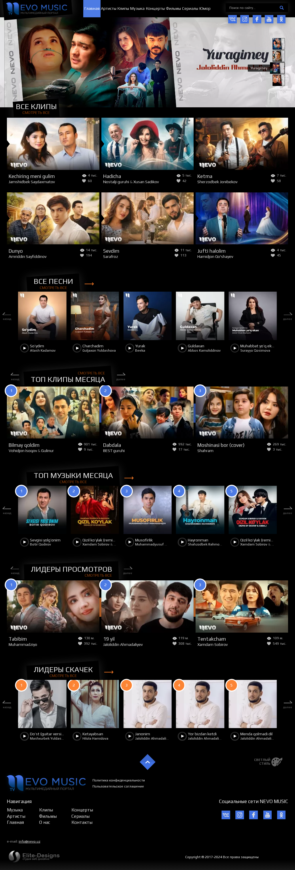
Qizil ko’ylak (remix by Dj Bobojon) (111, 540)
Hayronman (198, 540)
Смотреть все (36, 112)
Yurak (140, 346)
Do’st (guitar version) (48, 734)
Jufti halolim (211, 251)
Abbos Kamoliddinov (204, 350)
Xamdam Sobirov (95, 544)
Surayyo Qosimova (255, 350)
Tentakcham (211, 639)
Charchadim (92, 346)
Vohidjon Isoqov (23, 450)
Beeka (140, 350)
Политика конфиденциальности (118, 780)
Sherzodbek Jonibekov (217, 181)
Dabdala (112, 445)
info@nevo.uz (29, 841)
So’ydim (37, 346)
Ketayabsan (92, 734)
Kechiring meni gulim (32, 176)
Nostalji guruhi (116, 181)
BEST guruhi (114, 450)
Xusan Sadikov (146, 181)
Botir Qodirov (40, 544)
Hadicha (112, 176)
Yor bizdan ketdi (202, 734)
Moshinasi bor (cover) (221, 445)
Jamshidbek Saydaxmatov (32, 181)
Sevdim (111, 251)
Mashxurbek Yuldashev (48, 738)
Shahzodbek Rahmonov (206, 544)
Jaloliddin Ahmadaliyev (123, 644)
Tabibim (18, 639)
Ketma (204, 176)
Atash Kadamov (43, 350)
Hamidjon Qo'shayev (215, 256)
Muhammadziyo (23, 644)
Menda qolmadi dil (256, 734)
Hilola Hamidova (95, 738)
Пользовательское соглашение (118, 786)
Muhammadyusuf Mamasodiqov (161, 544)
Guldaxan (196, 346)
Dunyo (16, 251)
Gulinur (47, 450)
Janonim (142, 734)
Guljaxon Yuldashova (99, 350)
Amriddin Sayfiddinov (27, 256)
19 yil (109, 639)
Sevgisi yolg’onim (45, 540)
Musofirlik (144, 540)
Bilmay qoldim (24, 445)
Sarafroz (110, 256)
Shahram (205, 450)
